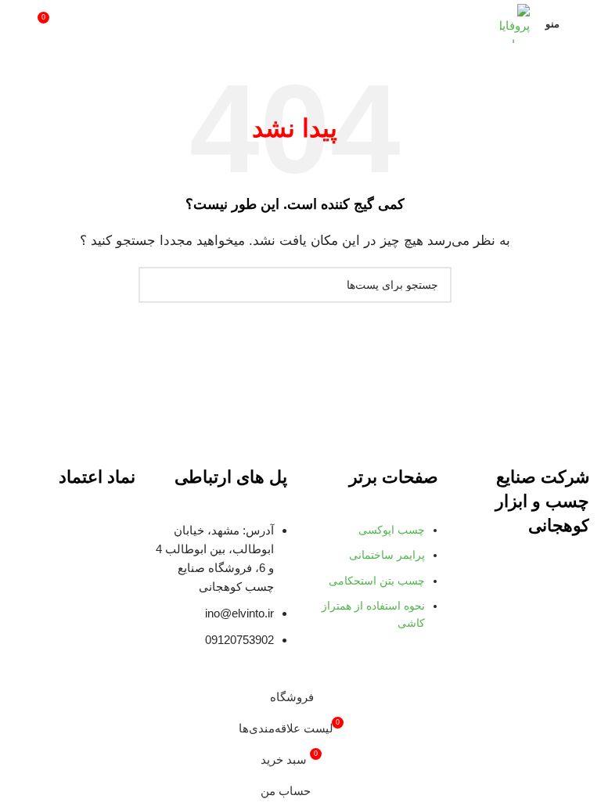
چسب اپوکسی (391, 530)
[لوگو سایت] (515, 22)
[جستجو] (18, 23)
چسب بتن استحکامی (377, 580)
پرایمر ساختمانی (387, 555)
